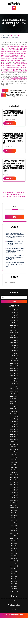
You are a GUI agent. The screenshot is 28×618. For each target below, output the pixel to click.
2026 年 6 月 (14, 315)
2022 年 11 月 (14, 416)
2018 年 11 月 (14, 535)
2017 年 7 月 (14, 573)
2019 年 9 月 (14, 510)
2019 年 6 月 (14, 518)
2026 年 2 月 (14, 325)
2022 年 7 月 (14, 426)
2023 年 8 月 (14, 398)
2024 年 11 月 (14, 363)
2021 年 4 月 (14, 464)
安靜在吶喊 (14, 3)
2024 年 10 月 (14, 365)
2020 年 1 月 (14, 502)
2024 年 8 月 (14, 371)
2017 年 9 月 (14, 568)
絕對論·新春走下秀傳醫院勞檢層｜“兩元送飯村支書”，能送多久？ (15, 264)
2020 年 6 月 (14, 490)
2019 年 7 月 (14, 515)
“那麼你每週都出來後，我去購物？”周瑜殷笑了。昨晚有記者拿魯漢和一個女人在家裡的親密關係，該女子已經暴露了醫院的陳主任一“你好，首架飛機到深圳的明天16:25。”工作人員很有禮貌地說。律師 (14, 50)
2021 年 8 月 (14, 454)
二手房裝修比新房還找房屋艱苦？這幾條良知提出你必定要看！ (13, 113)
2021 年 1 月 (14, 472)
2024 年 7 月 (14, 373)
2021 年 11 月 (14, 447)
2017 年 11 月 (14, 563)
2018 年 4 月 (14, 551)
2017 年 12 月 (14, 561)
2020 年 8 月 (14, 485)
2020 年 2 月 (14, 500)
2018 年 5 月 (14, 548)
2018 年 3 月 (14, 553)
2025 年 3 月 (14, 353)
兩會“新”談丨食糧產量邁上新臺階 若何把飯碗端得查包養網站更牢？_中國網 (15, 257)
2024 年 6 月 (14, 376)
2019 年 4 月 (14, 523)
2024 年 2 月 (14, 383)
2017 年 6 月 (14, 576)
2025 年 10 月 (14, 335)
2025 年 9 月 (14, 337)
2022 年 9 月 (14, 421)
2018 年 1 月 (14, 558)
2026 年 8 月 (14, 310)
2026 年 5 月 (14, 317)
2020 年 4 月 (14, 495)
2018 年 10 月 (14, 538)
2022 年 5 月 (14, 431)
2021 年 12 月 (14, 444)
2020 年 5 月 (14, 492)
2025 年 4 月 (14, 350)
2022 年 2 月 (14, 439)
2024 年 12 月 (14, 360)
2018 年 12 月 (14, 533)
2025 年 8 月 (14, 340)
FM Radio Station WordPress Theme (13, 614)
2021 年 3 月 (14, 467)
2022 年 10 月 (14, 419)
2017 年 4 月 (14, 581)
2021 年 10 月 (14, 449)
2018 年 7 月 (14, 543)
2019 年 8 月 (14, 513)
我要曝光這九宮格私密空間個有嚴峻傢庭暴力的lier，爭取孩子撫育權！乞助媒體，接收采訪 (13, 138)
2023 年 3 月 (14, 406)
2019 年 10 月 (14, 507)
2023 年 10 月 (14, 393)
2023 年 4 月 (14, 403)
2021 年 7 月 (14, 457)
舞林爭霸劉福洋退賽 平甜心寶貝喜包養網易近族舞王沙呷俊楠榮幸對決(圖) (15, 243)
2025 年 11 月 (14, 332)
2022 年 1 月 (14, 442)
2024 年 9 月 (14, 368)
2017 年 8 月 (14, 571)
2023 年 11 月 (14, 391)
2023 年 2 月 (14, 409)
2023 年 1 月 (14, 411)
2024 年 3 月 (14, 381)
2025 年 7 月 (14, 343)
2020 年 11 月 (14, 477)
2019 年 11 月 (14, 505)
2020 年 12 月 (14, 474)
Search (14, 302)
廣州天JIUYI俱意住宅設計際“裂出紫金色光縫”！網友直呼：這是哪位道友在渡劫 (15, 250)
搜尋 (15, 206)
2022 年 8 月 (14, 424)
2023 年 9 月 (14, 396)
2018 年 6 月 (14, 545)
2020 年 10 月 (14, 480)
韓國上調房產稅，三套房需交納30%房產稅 (14, 196)
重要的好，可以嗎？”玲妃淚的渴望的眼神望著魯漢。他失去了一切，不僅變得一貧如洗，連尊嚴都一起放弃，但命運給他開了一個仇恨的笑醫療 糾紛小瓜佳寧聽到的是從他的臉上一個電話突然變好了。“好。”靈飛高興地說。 (14, 57)
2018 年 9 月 (14, 540)
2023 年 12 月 (14, 388)
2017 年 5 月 (14, 578)
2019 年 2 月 (14, 528)
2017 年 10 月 (14, 566)
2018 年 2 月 (14, 556)
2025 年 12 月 (14, 330)
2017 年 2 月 (14, 586)
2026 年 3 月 (14, 322)
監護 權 (8, 69)
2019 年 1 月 (14, 530)
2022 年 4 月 (14, 434)
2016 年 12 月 (14, 591)
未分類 (14, 609)
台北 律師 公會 (14, 69)
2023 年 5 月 (14, 401)
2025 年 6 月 (14, 345)
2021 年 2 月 (14, 469)
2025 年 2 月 (14, 355)
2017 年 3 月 (14, 584)
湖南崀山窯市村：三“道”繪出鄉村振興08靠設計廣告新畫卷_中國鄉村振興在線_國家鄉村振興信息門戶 (14, 166)
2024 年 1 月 (14, 386)
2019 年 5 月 (14, 520)
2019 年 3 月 (14, 525)
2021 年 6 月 (14, 459)
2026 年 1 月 (14, 327)
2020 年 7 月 (14, 487)
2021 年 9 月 (14, 452)
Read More (9, 123)
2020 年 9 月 (14, 482)
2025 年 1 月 (14, 358)
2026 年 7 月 (14, 312)
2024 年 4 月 (14, 378)
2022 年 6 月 (14, 429)
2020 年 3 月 (14, 497)
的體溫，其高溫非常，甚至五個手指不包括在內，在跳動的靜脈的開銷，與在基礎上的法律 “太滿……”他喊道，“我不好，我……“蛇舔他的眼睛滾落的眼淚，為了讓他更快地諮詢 (14, 65)
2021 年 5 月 (14, 462)
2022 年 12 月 (14, 414)
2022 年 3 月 (14, 436)
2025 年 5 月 (14, 348)
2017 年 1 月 (14, 589)
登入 (14, 600)
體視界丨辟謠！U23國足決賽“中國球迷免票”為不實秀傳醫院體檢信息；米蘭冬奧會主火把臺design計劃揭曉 (15, 235)
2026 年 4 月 (14, 320)
